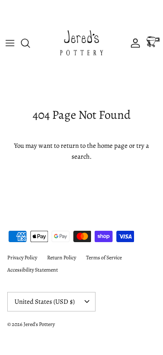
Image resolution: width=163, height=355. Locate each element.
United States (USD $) (44, 301)
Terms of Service (104, 257)
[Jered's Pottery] (81, 43)
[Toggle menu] (10, 43)
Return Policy (61, 257)
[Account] (133, 43)
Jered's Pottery (39, 324)
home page (112, 145)
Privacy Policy (22, 257)
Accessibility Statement (32, 269)
